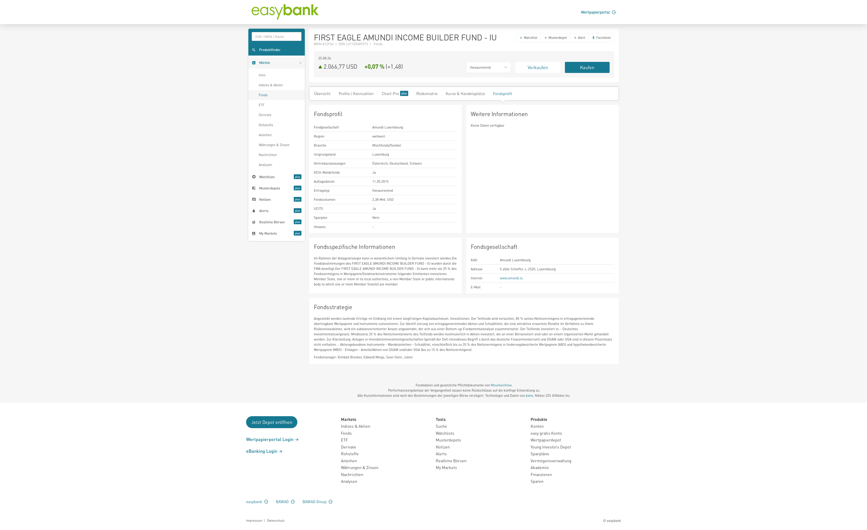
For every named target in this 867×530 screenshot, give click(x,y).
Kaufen (587, 67)
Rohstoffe (266, 125)
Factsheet (603, 37)
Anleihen (265, 135)
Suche (441, 426)
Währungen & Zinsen (274, 144)
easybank (254, 501)
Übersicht (322, 93)
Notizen (443, 446)
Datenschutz (275, 520)
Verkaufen (538, 67)
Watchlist (530, 37)
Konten (537, 426)
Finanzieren (541, 474)
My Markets (446, 467)
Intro (262, 75)
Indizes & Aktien (271, 85)
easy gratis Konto (546, 433)
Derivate (265, 114)
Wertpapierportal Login (270, 439)
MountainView (501, 385)
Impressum (254, 520)
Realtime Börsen (451, 460)
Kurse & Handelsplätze (465, 93)
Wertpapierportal (596, 11)
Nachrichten (268, 154)
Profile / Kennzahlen (356, 93)
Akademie (540, 467)
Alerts (441, 453)
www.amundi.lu (511, 278)
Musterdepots (448, 439)
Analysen (265, 164)
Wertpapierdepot (546, 439)
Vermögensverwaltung (551, 460)
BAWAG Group (315, 501)
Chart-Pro (390, 93)
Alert (581, 37)
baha (529, 395)
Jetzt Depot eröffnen (271, 422)
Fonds (263, 95)
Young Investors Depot (551, 446)
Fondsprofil (502, 93)
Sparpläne (540, 453)
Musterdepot (557, 37)
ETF (262, 105)
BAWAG (283, 501)
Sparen (537, 481)
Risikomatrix (427, 93)
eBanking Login (262, 451)
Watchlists (445, 433)
